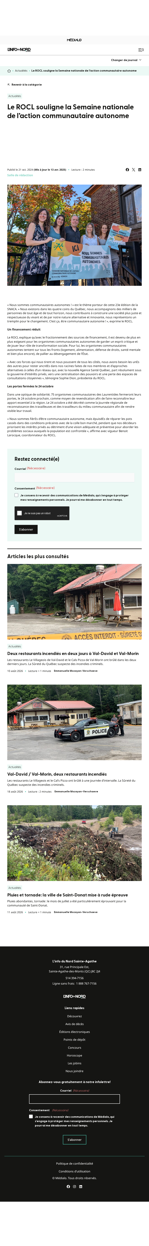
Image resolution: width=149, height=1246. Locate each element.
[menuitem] (126, 60)
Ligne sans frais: (74, 983)
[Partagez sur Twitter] (134, 170)
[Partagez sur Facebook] (127, 170)
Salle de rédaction (20, 175)
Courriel (30, 468)
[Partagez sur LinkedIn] (140, 170)
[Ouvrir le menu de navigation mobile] (141, 50)
